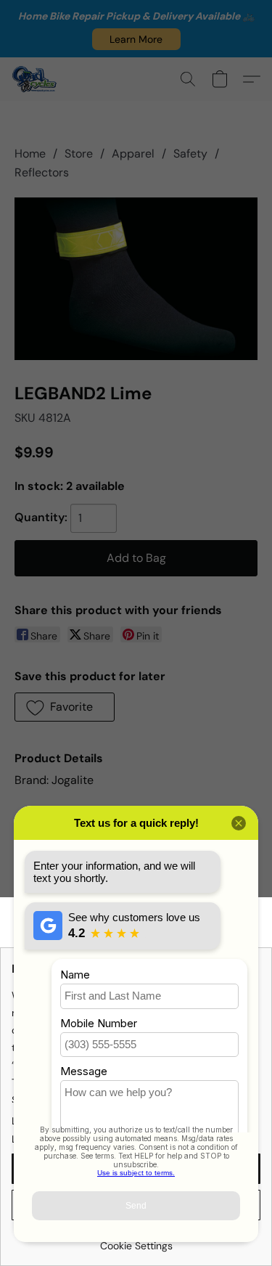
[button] (136, 39)
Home (30, 153)
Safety (190, 153)
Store (79, 153)
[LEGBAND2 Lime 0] (136, 278)
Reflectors (42, 172)
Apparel (133, 153)
